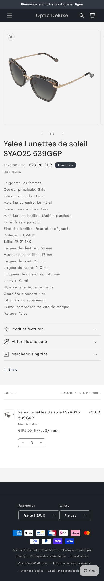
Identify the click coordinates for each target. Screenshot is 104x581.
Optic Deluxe (32, 550)
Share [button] (12, 369)
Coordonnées (79, 556)
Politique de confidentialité (48, 556)
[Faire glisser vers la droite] (62, 133)
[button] (9, 15)
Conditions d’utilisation (33, 563)
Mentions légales (32, 571)
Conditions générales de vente (68, 571)
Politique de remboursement (71, 563)
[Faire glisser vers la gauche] (41, 133)
